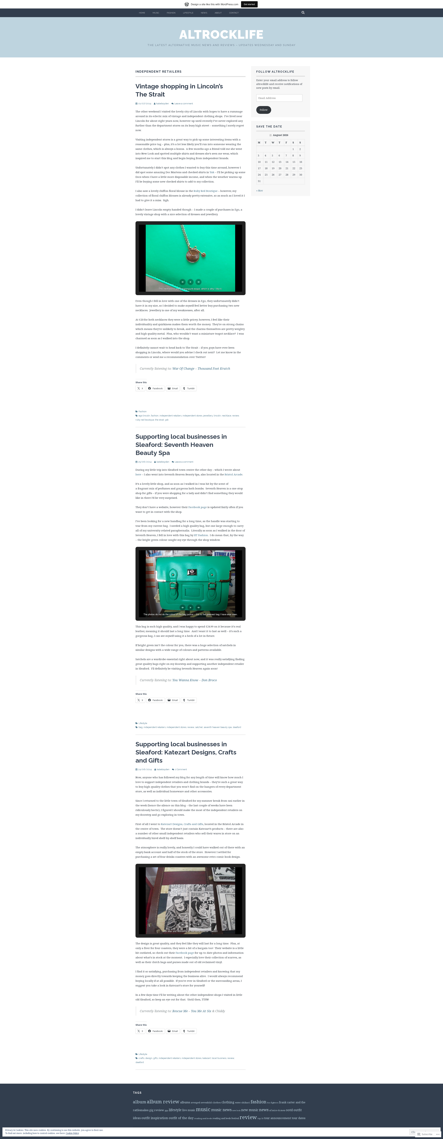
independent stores (192, 415)
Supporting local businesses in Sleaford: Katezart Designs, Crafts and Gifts (185, 752)
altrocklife (221, 34)
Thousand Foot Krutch (214, 368)
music (203, 1109)
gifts (155, 1058)
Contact (234, 13)
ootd (289, 1110)
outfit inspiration (154, 1118)
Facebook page (197, 507)
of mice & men (277, 1110)
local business (219, 1058)
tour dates (298, 1118)
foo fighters (272, 1102)
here (138, 474)
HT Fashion (201, 535)
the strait (159, 419)
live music (188, 1110)
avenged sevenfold (201, 1102)
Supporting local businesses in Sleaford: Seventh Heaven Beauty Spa (181, 444)
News (204, 13)
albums (185, 1102)
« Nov (259, 190)
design (148, 1058)
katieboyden (162, 103)
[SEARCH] (303, 12)
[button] (182, 282)
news (264, 1109)
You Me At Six (201, 1011)
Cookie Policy (72, 1133)
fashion (155, 415)
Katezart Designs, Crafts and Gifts (182, 824)
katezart (206, 1058)
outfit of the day (181, 1118)
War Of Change (183, 368)
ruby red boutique (144, 419)
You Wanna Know (185, 680)
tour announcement (277, 1118)
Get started (249, 4)
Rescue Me (180, 1011)
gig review (156, 1110)
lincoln (217, 415)
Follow (264, 109)
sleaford (237, 727)
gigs (166, 1110)
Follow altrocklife (275, 71)
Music (156, 13)
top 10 (260, 1118)
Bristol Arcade (233, 474)
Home (142, 13)
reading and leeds (203, 1118)
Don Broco (209, 680)
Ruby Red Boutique (206, 191)
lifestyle (175, 1110)
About (218, 13)
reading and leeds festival (226, 1118)
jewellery (208, 415)
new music (249, 1110)
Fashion (171, 13)
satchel (199, 727)
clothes (217, 1102)
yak (167, 419)
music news (221, 1109)
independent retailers (171, 415)
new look (236, 1110)
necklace (226, 415)
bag (141, 727)
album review (163, 1101)
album (139, 1102)
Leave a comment (183, 103)
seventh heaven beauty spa (218, 727)
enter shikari (242, 1102)
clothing (228, 1102)
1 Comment (181, 769)
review (235, 415)
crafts (141, 1058)
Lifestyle (188, 13)
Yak (212, 172)
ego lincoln (144, 415)
